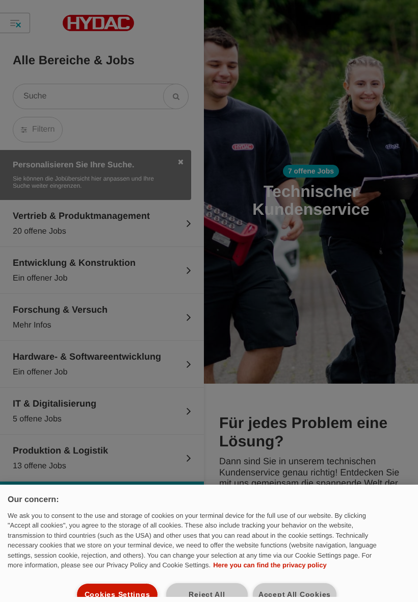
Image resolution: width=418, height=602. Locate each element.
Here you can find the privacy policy (270, 565)
